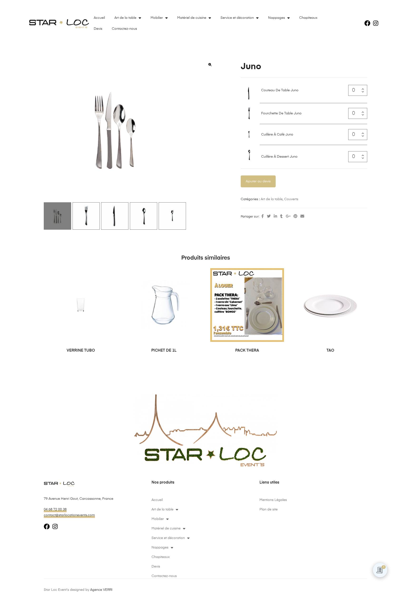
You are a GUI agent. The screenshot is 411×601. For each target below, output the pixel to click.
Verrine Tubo (81, 351)
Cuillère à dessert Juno (279, 156)
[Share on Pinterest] (295, 216)
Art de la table (125, 17)
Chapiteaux (308, 17)
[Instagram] (376, 23)
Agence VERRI (101, 589)
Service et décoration (237, 17)
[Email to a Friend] (302, 216)
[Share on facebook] (262, 216)
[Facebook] (367, 23)
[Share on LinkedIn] (275, 216)
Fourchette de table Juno (281, 113)
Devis (98, 28)
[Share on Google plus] (288, 216)
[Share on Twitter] (269, 216)
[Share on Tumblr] (281, 216)
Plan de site (268, 509)
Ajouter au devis (258, 181)
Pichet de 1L (163, 351)
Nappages (276, 17)
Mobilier (157, 17)
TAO (330, 351)
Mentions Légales (273, 500)
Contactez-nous (124, 28)
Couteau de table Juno (279, 90)
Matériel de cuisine (191, 17)
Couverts (291, 199)
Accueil (99, 17)
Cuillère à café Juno (277, 134)
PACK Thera (247, 351)
